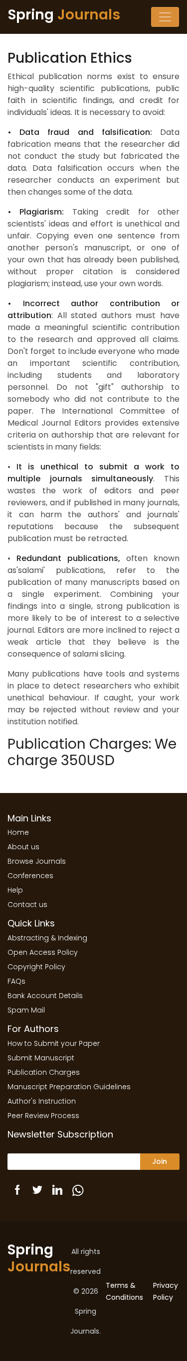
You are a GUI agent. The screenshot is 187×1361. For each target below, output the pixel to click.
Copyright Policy (36, 967)
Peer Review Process (43, 1116)
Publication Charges (43, 1072)
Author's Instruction (41, 1101)
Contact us (27, 904)
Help (15, 890)
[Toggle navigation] (165, 17)
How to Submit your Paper (53, 1043)
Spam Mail (26, 1010)
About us (23, 847)
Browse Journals (36, 861)
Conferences (30, 876)
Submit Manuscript (40, 1058)
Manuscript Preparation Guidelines (69, 1087)
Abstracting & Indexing (47, 938)
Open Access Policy (42, 952)
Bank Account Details (45, 996)
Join (159, 1161)
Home (18, 832)
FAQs (16, 981)
